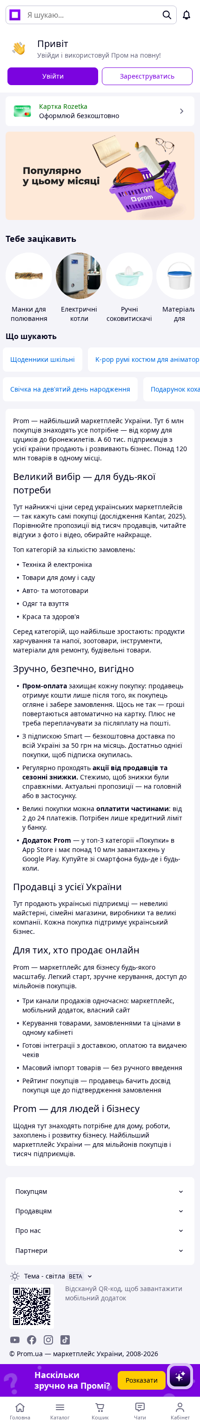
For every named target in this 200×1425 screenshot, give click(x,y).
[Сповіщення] (186, 15)
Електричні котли (79, 314)
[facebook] (31, 1339)
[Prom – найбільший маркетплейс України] (15, 15)
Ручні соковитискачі (129, 314)
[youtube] (14, 1339)
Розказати (142, 1380)
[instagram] (48, 1339)
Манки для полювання (29, 314)
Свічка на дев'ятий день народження (70, 389)
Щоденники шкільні (42, 359)
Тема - (44, 1276)
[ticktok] (65, 1339)
